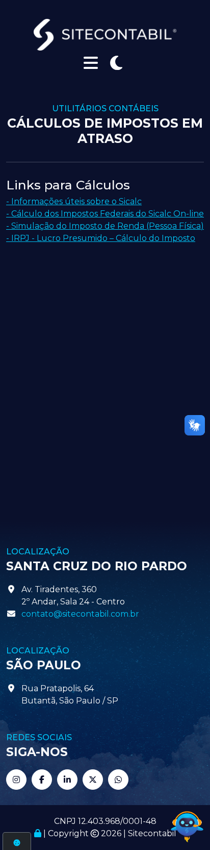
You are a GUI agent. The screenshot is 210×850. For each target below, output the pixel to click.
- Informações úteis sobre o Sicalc (74, 201)
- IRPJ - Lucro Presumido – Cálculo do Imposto (100, 238)
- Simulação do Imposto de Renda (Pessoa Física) (105, 226)
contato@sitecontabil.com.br (80, 614)
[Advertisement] (105, 365)
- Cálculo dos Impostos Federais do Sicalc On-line (105, 213)
